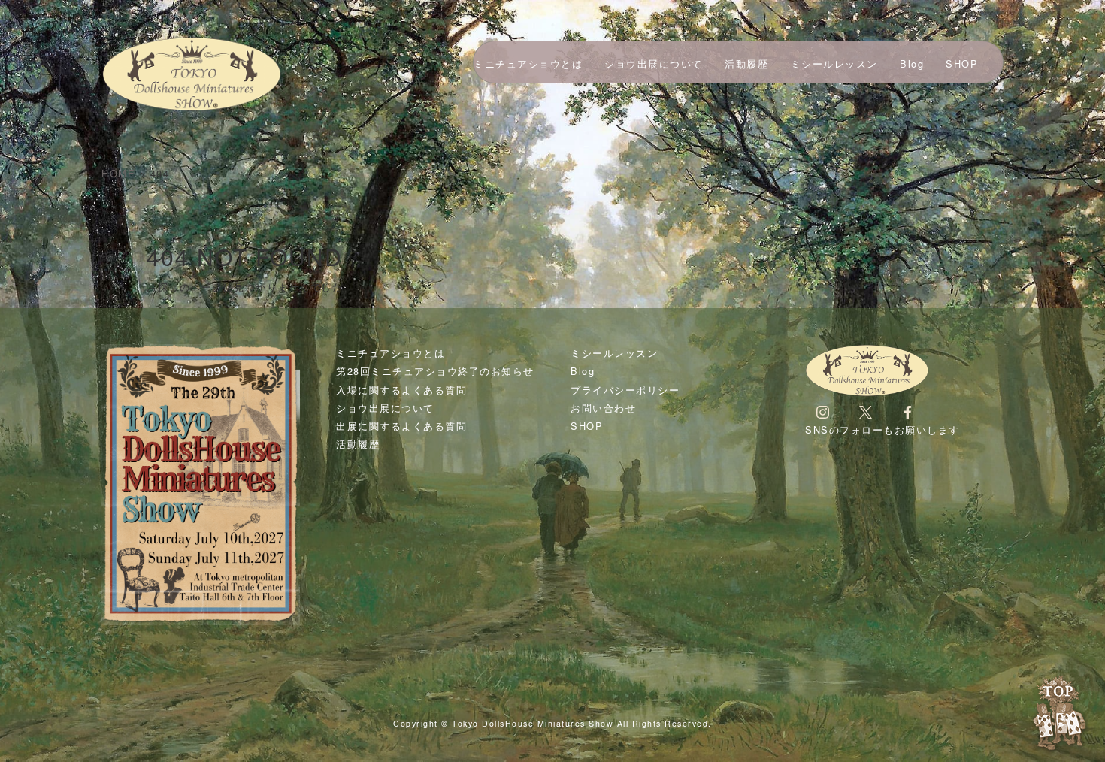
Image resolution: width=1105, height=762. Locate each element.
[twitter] (865, 411)
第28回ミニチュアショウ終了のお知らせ (435, 371)
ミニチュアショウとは (528, 63)
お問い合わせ (603, 408)
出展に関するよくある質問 (401, 426)
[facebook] (907, 411)
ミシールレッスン (834, 63)
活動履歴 (746, 63)
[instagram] (822, 411)
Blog (912, 63)
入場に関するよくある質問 (401, 390)
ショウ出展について (653, 63)
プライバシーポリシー (625, 390)
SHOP (962, 63)
